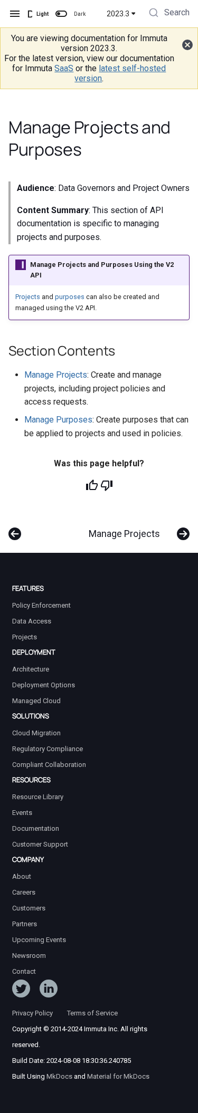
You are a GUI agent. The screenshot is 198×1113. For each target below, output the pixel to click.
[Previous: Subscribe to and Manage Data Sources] (15, 528)
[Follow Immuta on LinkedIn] (49, 991)
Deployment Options (43, 685)
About (21, 876)
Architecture (30, 669)
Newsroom (29, 956)
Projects (27, 297)
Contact (24, 971)
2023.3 (118, 13)
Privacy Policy (32, 1013)
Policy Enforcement (41, 605)
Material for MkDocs (118, 1076)
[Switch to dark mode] (61, 13)
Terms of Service (92, 1013)
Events (22, 813)
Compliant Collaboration (49, 765)
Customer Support (40, 844)
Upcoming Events (39, 940)
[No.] (106, 485)
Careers (23, 892)
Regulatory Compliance (47, 749)
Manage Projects (55, 375)
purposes (69, 297)
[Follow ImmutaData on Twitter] (21, 991)
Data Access (31, 621)
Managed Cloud (36, 701)
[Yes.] (92, 485)
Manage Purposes (58, 420)
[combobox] (168, 13)
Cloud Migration (36, 733)
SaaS (63, 68)
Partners (24, 924)
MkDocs (59, 1076)
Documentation (35, 828)
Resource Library (37, 797)
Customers (28, 908)
